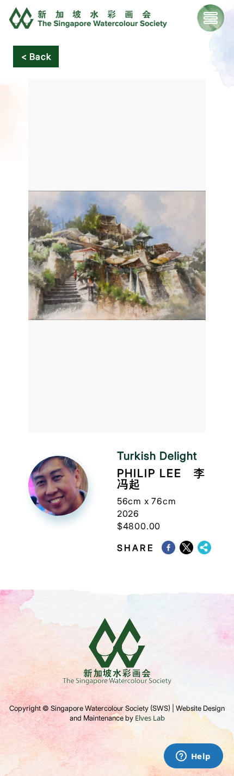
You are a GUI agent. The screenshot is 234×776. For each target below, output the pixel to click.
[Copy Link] (206, 547)
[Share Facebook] (171, 547)
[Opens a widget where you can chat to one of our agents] (193, 757)
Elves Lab (150, 718)
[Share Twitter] (189, 547)
